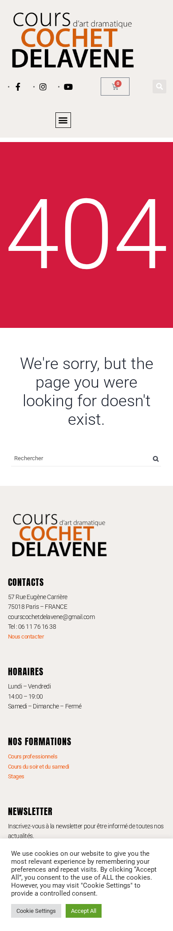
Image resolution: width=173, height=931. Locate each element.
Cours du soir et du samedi (38, 766)
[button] (159, 86)
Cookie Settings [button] (36, 911)
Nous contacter (26, 636)
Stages (16, 776)
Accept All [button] (83, 911)
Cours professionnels (33, 756)
